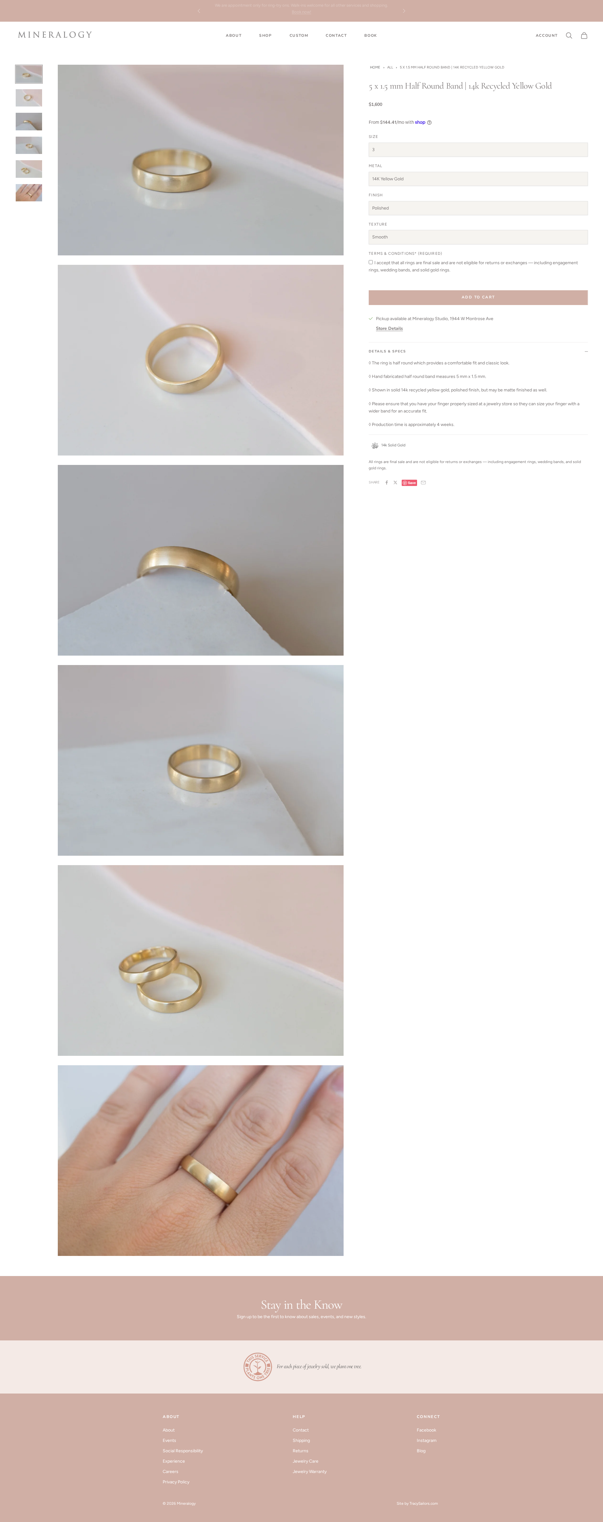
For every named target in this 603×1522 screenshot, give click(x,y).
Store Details (389, 328)
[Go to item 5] (29, 169)
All (390, 67)
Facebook (426, 1430)
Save (412, 482)
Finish (376, 195)
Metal (375, 166)
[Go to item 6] (29, 192)
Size (373, 136)
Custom (299, 35)
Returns (300, 1451)
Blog (421, 1451)
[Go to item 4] (29, 145)
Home (375, 67)
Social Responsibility (183, 1451)
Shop (265, 35)
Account (547, 35)
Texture (378, 224)
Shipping (301, 1440)
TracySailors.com (424, 1503)
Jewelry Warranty (310, 1471)
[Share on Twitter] (395, 482)
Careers (170, 1471)
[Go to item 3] (29, 121)
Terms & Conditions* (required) (405, 253)
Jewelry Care (305, 1461)
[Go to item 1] (29, 74)
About (234, 35)
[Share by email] (423, 482)
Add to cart (478, 297)
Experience (174, 1461)
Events (169, 1440)
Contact (336, 35)
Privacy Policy (176, 1482)
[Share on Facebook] (386, 482)
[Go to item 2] (29, 98)
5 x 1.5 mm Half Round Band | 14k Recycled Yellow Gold (452, 67)
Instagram (427, 1440)
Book (370, 35)
